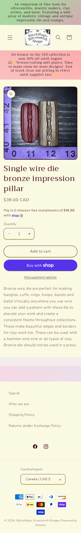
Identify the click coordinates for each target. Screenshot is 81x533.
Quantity (10, 224)
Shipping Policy (22, 414)
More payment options (40, 277)
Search (14, 393)
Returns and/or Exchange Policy (35, 425)
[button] (10, 37)
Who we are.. (20, 404)
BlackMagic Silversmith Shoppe (38, 520)
